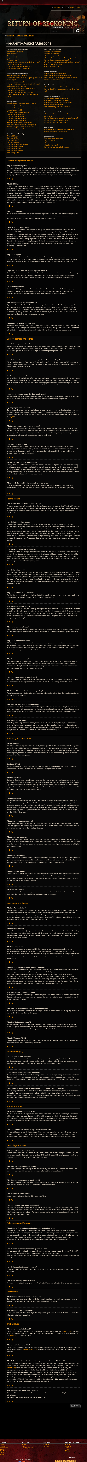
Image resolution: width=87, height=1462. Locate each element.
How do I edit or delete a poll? (16, 114)
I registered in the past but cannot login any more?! (23, 62)
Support (67, 1444)
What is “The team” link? (52, 66)
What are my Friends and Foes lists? (56, 87)
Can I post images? (13, 142)
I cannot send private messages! (55, 73)
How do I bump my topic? (15, 129)
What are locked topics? (15, 151)
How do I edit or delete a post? (17, 106)
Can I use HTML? (12, 138)
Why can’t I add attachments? (17, 118)
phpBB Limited (67, 1331)
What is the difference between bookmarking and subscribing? (60, 115)
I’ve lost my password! (14, 64)
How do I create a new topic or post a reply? (21, 104)
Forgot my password (28, 1448)
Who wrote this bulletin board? (54, 139)
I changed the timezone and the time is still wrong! (23, 84)
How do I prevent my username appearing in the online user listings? (24, 79)
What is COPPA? (12, 54)
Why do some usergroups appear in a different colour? (62, 62)
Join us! (2, 1454)
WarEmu (46, 1446)
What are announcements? (15, 146)
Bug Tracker (3, 1451)
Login (23, 1446)
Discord (67, 1451)
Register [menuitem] (71, 7)
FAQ (65, 7)
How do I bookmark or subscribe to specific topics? (61, 118)
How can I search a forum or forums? (56, 98)
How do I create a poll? (14, 110)
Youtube (67, 1449)
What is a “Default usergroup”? (54, 64)
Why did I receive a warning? (16, 120)
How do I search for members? (54, 104)
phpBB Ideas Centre (30, 1349)
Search (78, 31)
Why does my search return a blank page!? (58, 102)
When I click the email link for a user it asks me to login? (23, 95)
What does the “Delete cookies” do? (18, 68)
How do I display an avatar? (16, 90)
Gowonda (47, 1444)
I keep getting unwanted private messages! (58, 75)
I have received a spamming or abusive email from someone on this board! (60, 79)
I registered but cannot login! (16, 58)
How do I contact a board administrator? (57, 147)
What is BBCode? (12, 136)
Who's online (4, 1448)
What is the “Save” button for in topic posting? (22, 124)
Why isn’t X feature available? (54, 141)
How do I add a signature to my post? (19, 108)
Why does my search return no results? (57, 100)
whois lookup (11, 1368)
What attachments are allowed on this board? (59, 129)
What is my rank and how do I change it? (20, 92)
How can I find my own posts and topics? (57, 107)
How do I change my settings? (17, 75)
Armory (2, 1449)
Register (24, 1444)
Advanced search (58, 27)
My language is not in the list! (16, 86)
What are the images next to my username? (21, 88)
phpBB (12, 417)
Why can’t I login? (13, 60)
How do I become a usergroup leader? (56, 60)
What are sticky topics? (14, 148)
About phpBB (14, 1336)
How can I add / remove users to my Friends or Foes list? (61, 90)
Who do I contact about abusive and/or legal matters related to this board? (61, 144)
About (2, 1452)
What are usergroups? (51, 56)
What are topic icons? (14, 153)
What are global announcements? (18, 144)
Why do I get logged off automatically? (19, 66)
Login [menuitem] (78, 7)
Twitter (67, 1448)
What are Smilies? (13, 140)
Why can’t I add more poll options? (18, 112)
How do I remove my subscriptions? (56, 122)
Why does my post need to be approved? (20, 127)
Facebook (68, 1446)
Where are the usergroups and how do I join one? (60, 58)
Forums (2, 1446)
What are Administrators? (52, 52)
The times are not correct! (15, 82)
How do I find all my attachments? (55, 131)
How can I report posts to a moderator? (19, 122)
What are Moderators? (51, 54)
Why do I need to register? (15, 52)
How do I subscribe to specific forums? (57, 120)
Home (2, 1444)
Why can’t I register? (13, 56)
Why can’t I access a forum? (16, 116)
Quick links (57, 7)
